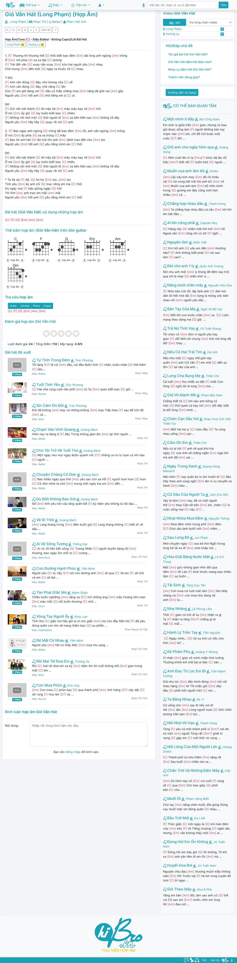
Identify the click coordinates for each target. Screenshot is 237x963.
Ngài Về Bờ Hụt (211, 309)
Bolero (42, 373)
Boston (42, 699)
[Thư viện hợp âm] (225, 960)
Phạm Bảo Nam (212, 395)
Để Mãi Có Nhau (49, 640)
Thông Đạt (80, 544)
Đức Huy (73, 685)
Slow (41, 419)
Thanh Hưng (217, 204)
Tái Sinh (173, 585)
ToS (204, 960)
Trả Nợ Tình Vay (180, 328)
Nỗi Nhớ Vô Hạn (180, 723)
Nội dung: (12, 725)
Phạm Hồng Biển (197, 799)
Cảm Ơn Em (177, 442)
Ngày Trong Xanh (181, 466)
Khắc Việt (200, 242)
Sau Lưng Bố (177, 537)
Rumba (42, 394)
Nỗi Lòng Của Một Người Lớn (191, 746)
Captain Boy (208, 223)
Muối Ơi (173, 798)
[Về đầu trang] (231, 960)
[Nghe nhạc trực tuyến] (197, 960)
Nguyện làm (177, 242)
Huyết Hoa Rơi (179, 865)
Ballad (56, 21)
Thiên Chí (212, 376)
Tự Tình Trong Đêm (52, 360)
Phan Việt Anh (76, 21)
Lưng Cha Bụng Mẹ (183, 376)
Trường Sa (82, 661)
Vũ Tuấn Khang (210, 328)
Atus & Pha (204, 889)
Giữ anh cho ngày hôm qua (190, 147)
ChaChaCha (45, 630)
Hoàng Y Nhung (207, 652)
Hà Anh (212, 352)
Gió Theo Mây (179, 889)
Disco (41, 606)
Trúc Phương (84, 360)
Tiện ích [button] (81, 5)
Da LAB (199, 818)
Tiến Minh (88, 568)
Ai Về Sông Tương (51, 544)
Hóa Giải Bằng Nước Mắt (188, 557)
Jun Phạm (201, 537)
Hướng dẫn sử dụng (182, 92)
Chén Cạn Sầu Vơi (182, 419)
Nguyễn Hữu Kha (220, 285)
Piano (36, 305)
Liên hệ (214, 960)
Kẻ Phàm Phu (178, 651)
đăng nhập (73, 752)
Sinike (214, 171)
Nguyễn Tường (219, 518)
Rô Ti (200, 699)
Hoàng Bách (89, 429)
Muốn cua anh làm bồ (185, 171)
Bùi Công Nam (209, 119)
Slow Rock (44, 557)
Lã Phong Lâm (202, 609)
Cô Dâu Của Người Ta (185, 494)
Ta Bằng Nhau (178, 699)
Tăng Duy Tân (196, 585)
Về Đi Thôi (44, 520)
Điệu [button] (56, 5)
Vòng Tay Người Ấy (52, 616)
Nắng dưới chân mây (184, 285)
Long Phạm (18, 21)
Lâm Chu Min (219, 494)
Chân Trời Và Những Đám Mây (193, 770)
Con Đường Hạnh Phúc (55, 568)
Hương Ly (35, 44)
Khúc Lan (81, 616)
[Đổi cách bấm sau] (21, 260)
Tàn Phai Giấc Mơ (51, 592)
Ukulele (25, 305)
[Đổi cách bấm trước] (8, 260)
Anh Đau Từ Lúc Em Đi (186, 671)
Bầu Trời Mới (177, 818)
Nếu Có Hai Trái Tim (184, 352)
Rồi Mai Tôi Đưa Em (52, 661)
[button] (101, 5)
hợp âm (15, 260)
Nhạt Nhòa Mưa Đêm (184, 518)
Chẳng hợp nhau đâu (184, 203)
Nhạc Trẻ (39, 21)
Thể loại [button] (30, 5)
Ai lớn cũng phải (180, 223)
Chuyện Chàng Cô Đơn (55, 474)
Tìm (223, 5)
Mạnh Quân (80, 592)
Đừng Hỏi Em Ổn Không (187, 842)
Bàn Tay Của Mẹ (181, 309)
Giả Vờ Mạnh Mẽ (181, 395)
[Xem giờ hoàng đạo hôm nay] (186, 960)
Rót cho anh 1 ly (180, 266)
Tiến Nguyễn (211, 632)
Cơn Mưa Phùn (48, 685)
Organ (47, 305)
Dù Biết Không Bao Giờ (55, 499)
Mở (177, 23)
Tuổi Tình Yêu (47, 384)
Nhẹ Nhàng (176, 608)
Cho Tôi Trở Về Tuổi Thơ (56, 450)
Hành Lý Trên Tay (182, 632)
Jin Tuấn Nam (206, 865)
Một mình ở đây (180, 119)
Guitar (13, 305)
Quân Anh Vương (211, 266)
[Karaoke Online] (192, 960)
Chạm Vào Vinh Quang (55, 429)
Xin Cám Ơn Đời (49, 405)
